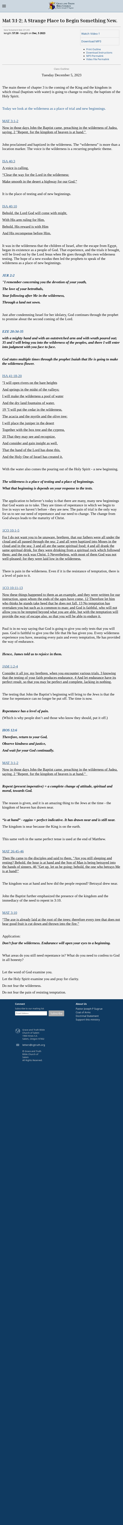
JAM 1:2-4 (10, 666)
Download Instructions (99, 52)
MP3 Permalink (95, 56)
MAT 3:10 (9, 913)
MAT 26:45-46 (13, 851)
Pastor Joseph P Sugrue (89, 1008)
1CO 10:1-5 (10, 530)
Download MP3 (91, 41)
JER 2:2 (8, 275)
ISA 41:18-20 (12, 376)
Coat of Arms (83, 1012)
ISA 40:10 (9, 206)
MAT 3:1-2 (10, 121)
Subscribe (56, 1013)
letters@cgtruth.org (33, 1045)
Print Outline (93, 49)
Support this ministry (88, 1019)
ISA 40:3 (8, 161)
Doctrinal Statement (87, 1016)
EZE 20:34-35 (12, 331)
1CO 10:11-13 (12, 588)
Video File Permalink (97, 59)
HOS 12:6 (9, 730)
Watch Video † (90, 33)
